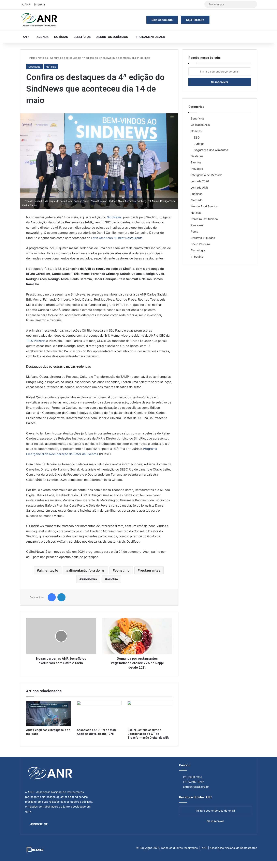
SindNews (114, 217)
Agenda (42, 36)
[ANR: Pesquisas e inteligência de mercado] (48, 713)
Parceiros (197, 225)
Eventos (196, 162)
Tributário (197, 256)
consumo (122, 570)
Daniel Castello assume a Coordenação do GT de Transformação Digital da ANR (148, 733)
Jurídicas (196, 193)
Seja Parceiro (195, 19)
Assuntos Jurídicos (112, 36)
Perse (194, 231)
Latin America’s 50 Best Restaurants (117, 238)
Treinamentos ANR (150, 36)
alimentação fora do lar (86, 570)
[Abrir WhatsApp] (267, 851)
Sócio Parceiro (200, 244)
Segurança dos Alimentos (211, 150)
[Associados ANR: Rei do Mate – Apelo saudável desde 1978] (99, 713)
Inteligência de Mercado (206, 175)
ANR (26, 36)
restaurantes (150, 570)
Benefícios (82, 36)
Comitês (196, 131)
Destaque (34, 66)
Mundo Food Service (204, 206)
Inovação (197, 168)
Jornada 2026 (200, 181)
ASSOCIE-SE (39, 824)
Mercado (196, 200)
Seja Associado (162, 19)
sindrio (112, 579)
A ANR (26, 4)
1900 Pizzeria (35, 341)
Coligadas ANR (200, 124)
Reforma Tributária (203, 237)
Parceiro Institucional (204, 219)
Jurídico (199, 143)
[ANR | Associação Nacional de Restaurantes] (39, 20)
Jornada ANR (199, 187)
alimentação (48, 570)
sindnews (89, 579)
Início (31, 57)
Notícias (61, 36)
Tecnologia (198, 250)
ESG (197, 137)
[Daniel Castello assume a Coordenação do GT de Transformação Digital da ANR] (150, 713)
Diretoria (39, 4)
